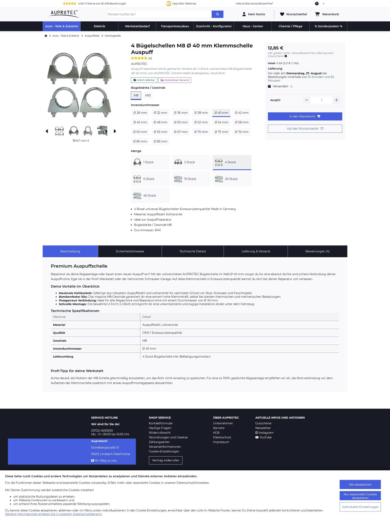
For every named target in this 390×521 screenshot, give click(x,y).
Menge (136, 151)
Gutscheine (263, 423)
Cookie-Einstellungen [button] (164, 451)
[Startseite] (46, 35)
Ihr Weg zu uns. (106, 460)
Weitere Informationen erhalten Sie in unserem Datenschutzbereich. (53, 514)
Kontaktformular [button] (161, 423)
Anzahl (275, 100)
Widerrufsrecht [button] (160, 433)
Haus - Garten (253, 26)
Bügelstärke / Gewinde (148, 88)
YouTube (266, 437)
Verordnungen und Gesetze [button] (168, 437)
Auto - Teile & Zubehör (61, 26)
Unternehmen (223, 423)
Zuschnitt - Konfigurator (214, 26)
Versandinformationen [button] (165, 447)
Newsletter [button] (263, 428)
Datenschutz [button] (222, 437)
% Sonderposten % (328, 26)
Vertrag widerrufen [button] (165, 460)
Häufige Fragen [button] (160, 428)
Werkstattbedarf (137, 26)
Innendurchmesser (145, 105)
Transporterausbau (175, 26)
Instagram (266, 433)
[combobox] (320, 4)
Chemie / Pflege (290, 26)
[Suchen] (217, 14)
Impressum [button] (221, 442)
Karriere (218, 428)
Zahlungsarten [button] (159, 442)
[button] (81, 83)
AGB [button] (216, 433)
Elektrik (99, 26)
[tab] (70, 251)
